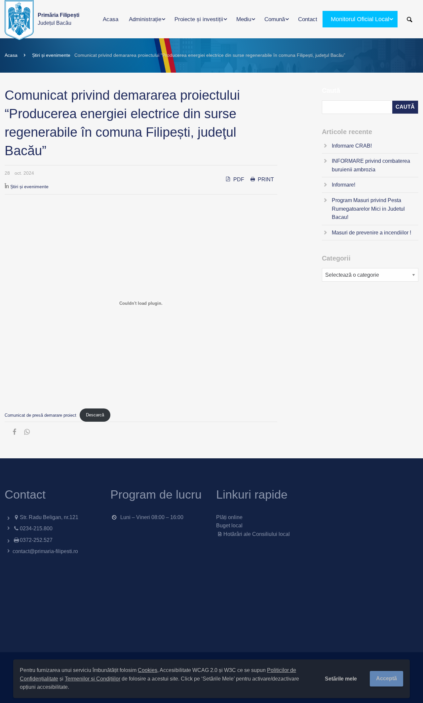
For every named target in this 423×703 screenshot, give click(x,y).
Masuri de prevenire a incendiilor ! (371, 232)
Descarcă (95, 414)
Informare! (343, 185)
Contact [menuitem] (307, 19)
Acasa (11, 55)
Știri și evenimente (51, 55)
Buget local (229, 525)
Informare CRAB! (352, 146)
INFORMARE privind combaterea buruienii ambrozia (371, 165)
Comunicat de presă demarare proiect (40, 414)
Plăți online (229, 517)
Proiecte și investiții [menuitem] (198, 19)
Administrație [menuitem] (145, 19)
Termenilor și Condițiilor (92, 679)
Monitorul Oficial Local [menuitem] (360, 19)
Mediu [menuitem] (243, 19)
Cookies (147, 670)
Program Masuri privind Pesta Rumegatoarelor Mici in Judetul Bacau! (368, 208)
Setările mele (341, 679)
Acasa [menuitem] (110, 19)
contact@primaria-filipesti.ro (45, 551)
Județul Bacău (58, 19)
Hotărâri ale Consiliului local (256, 534)
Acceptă (386, 678)
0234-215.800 (36, 528)
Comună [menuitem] (274, 19)
